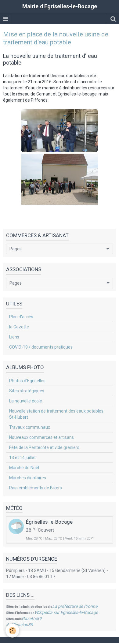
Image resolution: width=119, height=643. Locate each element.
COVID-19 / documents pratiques (41, 347)
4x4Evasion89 (19, 624)
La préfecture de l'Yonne (74, 606)
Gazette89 (31, 618)
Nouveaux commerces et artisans (41, 437)
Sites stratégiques (26, 390)
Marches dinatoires (27, 477)
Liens (14, 337)
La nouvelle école (25, 400)
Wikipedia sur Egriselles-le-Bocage (66, 612)
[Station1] (59, 130)
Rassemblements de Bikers (35, 487)
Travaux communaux (29, 427)
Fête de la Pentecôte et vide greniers (44, 447)
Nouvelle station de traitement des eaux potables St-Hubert (56, 414)
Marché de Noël (24, 467)
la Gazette (19, 326)
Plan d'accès (21, 316)
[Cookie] (12, 630)
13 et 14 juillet (22, 457)
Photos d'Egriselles (27, 380)
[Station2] (59, 179)
